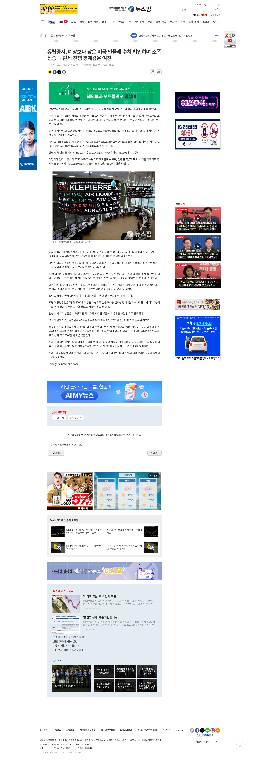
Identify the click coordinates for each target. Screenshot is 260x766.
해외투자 (139, 21)
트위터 (59, 72)
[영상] (198, 219)
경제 (104, 21)
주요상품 (57, 729)
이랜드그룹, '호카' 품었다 (66, 645)
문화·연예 (194, 21)
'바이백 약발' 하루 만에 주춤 (99, 596)
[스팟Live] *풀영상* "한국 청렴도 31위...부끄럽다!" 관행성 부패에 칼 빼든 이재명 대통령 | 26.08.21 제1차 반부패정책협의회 (197, 255)
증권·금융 (161, 21)
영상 (61, 21)
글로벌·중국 (124, 21)
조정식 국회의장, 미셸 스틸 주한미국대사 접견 (147, 671)
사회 (112, 21)
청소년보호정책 (108, 729)
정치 (82, 21)
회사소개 (44, 729)
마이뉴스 (215, 15)
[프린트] (159, 72)
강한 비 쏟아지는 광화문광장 (104, 671)
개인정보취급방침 (87, 729)
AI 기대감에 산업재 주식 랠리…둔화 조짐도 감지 (124, 531)
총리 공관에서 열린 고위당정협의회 (155, 35)
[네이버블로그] (207, 730)
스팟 (180, 203)
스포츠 (206, 21)
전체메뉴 (43, 21)
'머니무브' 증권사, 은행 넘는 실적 (70, 649)
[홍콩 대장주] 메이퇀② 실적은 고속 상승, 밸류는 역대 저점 (124, 547)
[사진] (66, 603)
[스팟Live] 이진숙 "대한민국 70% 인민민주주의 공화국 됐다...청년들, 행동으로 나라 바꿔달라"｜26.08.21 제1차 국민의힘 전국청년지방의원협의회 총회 (197, 283)
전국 (182, 21)
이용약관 (166, 729)
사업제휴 (70, 729)
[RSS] (217, 730)
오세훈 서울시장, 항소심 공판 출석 (104, 685)
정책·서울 (93, 21)
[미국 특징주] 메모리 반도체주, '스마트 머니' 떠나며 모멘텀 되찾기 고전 (84, 531)
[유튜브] (192, 730)
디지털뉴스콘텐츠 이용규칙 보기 (67, 445)
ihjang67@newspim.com (63, 364)
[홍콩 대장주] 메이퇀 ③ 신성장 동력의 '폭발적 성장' (83, 547)
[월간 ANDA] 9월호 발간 (65, 641)
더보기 (216, 35)
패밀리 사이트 (202, 741)
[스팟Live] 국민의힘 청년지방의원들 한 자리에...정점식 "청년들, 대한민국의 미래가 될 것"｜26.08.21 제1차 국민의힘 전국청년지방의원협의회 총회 (198, 227)
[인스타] (212, 730)
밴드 (64, 72)
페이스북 (55, 72)
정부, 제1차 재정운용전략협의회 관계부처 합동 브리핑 (147, 685)
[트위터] (202, 730)
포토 (73, 21)
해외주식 (200, 15)
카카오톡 (50, 72)
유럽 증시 (59, 418)
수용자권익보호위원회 (147, 729)
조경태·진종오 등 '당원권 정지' (68, 637)
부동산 (173, 21)
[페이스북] (197, 730)
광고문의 (180, 729)
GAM (215, 21)
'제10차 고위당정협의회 (65, 685)
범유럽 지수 (76, 418)
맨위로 (154, 453)
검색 (217, 9)
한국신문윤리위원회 (205, 735)
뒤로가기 (57, 453)
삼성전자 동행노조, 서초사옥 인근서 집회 (125, 671)
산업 (150, 21)
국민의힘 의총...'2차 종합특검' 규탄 (125, 685)
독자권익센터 (126, 729)
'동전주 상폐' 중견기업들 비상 (100, 617)
